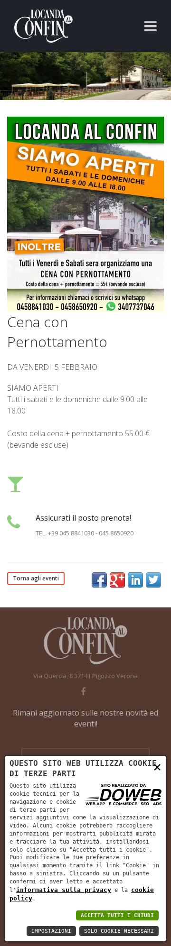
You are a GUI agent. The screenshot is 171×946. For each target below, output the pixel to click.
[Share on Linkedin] (135, 580)
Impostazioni (51, 931)
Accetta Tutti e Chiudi (117, 915)
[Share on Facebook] (99, 580)
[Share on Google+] (117, 580)
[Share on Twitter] (153, 580)
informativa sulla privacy (63, 889)
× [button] (157, 766)
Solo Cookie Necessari (119, 931)
